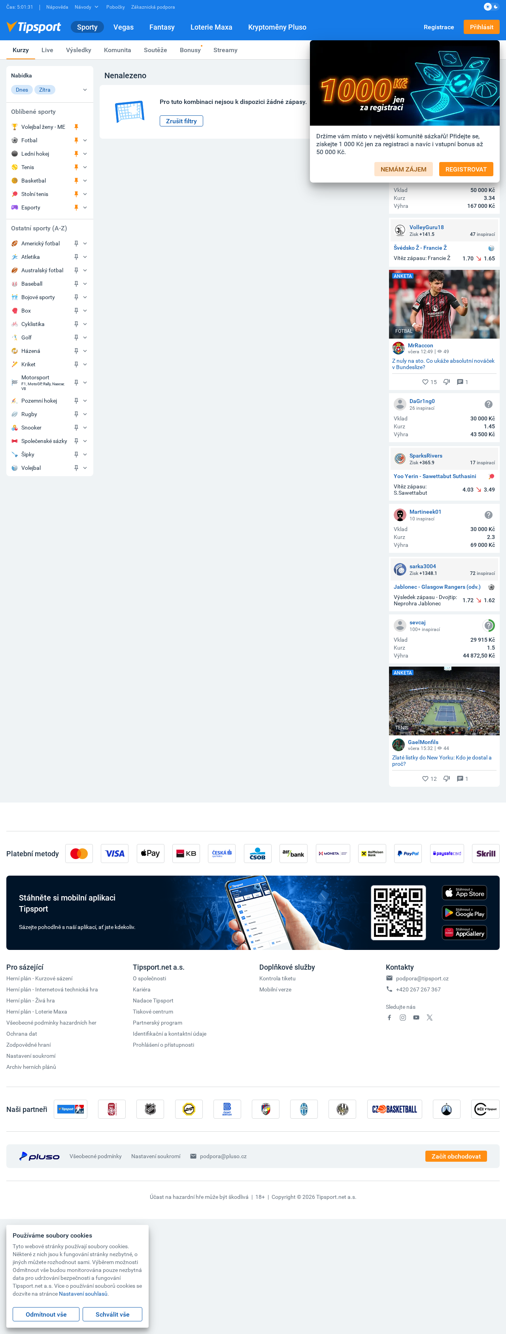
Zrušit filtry (181, 121)
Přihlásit (481, 27)
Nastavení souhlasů (83, 1293)
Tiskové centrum (153, 1011)
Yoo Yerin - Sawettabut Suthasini (435, 476)
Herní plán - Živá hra (30, 1000)
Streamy (225, 49)
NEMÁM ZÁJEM (404, 169)
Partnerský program (157, 1022)
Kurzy (21, 49)
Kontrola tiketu (277, 978)
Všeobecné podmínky (96, 1156)
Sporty (87, 27)
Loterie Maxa (211, 27)
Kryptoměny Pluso (277, 27)
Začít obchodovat (456, 1156)
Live (47, 49)
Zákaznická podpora (153, 6)
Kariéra (142, 989)
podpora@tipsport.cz (422, 978)
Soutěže (155, 49)
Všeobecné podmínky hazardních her (51, 1022)
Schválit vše (113, 1314)
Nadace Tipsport (153, 1000)
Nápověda (57, 6)
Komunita (117, 49)
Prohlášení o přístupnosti (163, 1044)
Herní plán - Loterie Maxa (36, 1011)
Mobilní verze (275, 989)
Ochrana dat (21, 1033)
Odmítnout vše (46, 1314)
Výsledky (78, 49)
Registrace (439, 27)
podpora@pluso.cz (223, 1156)
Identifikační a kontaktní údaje (169, 1033)
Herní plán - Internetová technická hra (52, 989)
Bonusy (190, 49)
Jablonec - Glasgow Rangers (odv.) (437, 587)
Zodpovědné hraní (28, 1044)
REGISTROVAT (466, 169)
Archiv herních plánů (31, 1066)
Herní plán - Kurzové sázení (39, 978)
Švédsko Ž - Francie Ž (420, 248)
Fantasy (162, 27)
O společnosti (149, 978)
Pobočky (115, 6)
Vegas (123, 27)
